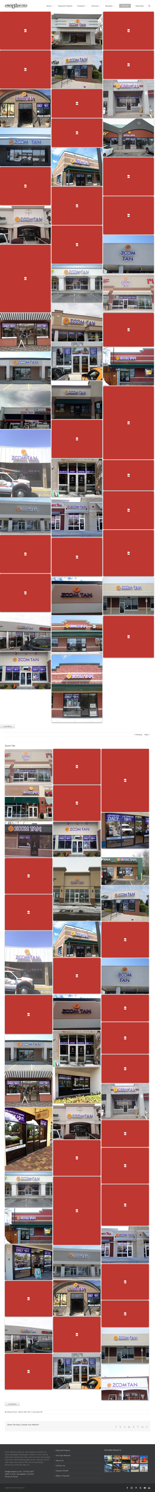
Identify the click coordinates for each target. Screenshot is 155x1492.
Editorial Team (12, 1412)
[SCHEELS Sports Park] (108, 1459)
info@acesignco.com (13, 1471)
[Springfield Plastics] (144, 1468)
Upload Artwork (62, 1471)
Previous (138, 735)
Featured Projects (63, 1450)
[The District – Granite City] (135, 1459)
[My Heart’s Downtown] (144, 1459)
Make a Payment (63, 1476)
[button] (149, 5)
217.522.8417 (28, 1471)
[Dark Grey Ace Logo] (16, 4)
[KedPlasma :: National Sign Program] (108, 1468)
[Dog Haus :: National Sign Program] (117, 1468)
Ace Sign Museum (63, 1455)
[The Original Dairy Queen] (117, 1459)
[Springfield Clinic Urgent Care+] (135, 1468)
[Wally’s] (126, 1459)
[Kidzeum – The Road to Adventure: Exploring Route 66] (126, 1468)
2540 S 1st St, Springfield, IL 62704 (19, 1474)
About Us (59, 1460)
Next (146, 735)
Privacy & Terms (11, 1477)
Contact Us (60, 1466)
